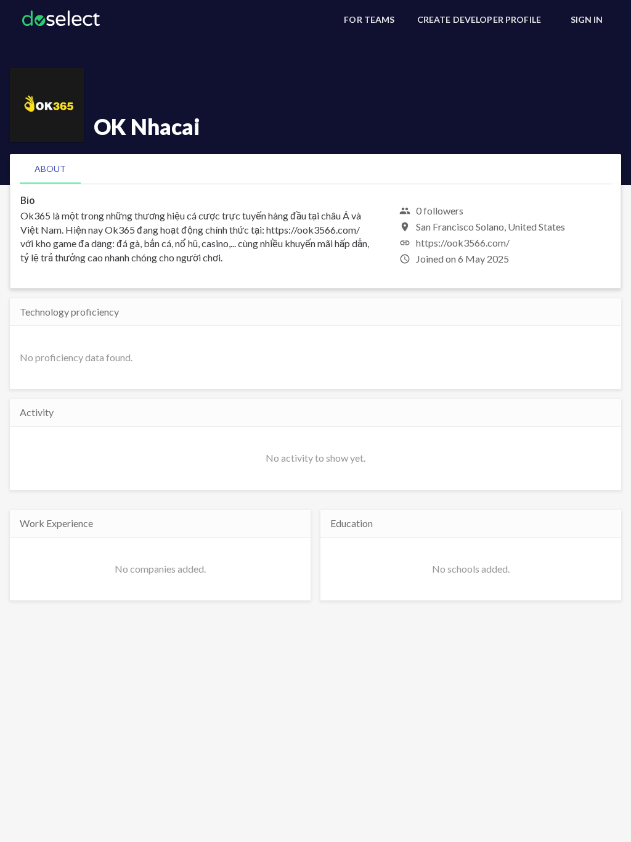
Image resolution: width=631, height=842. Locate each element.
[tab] (50, 169)
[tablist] (315, 169)
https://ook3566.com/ (463, 242)
